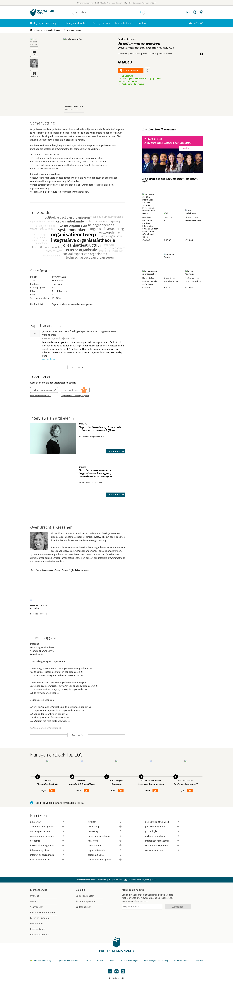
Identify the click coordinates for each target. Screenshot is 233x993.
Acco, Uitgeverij (59, 291)
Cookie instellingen (129, 961)
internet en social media (42, 855)
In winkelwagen (131, 70)
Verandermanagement (82, 304)
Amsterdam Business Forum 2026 (168, 143)
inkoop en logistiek (39, 850)
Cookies (112, 961)
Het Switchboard (193, 221)
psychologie (151, 831)
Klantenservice (38, 889)
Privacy (100, 961)
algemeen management (42, 826)
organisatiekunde (96, 850)
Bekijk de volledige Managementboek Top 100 (60, 802)
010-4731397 (197, 23)
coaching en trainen (40, 831)
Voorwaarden (36, 907)
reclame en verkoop (155, 836)
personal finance (96, 855)
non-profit (93, 841)
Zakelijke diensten (85, 896)
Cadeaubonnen (83, 907)
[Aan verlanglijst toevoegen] (147, 70)
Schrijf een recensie (42, 390)
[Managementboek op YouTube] (116, 971)
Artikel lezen (114, 451)
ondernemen (94, 845)
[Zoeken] (141, 12)
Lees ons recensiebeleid (40, 396)
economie (35, 841)
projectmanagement (155, 826)
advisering (35, 822)
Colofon (87, 961)
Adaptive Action (171, 281)
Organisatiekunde (53, 30)
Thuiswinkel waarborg (42, 961)
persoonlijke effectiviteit (157, 822)
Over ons (34, 896)
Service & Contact (182, 961)
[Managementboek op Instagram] (123, 971)
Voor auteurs (36, 923)
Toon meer (76, 367)
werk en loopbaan (154, 850)
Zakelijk (80, 889)
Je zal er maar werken (72, 30)
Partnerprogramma (39, 934)
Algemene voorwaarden (67, 961)
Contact (34, 901)
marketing (93, 831)
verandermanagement (156, 845)
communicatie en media (42, 836)
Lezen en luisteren (39, 918)
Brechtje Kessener (127, 39)
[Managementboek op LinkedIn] (110, 971)
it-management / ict (40, 859)
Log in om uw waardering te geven (75, 396)
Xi (164, 221)
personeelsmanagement (100, 859)
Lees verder (47, 359)
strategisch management (157, 841)
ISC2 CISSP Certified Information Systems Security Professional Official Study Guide (150, 229)
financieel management (42, 845)
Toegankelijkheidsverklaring (156, 961)
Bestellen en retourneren (43, 912)
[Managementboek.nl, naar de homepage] (42, 15)
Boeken (39, 30)
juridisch (92, 822)
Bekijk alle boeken (38, 614)
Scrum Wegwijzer (193, 281)
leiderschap (93, 826)
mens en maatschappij (99, 836)
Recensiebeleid (37, 929)
